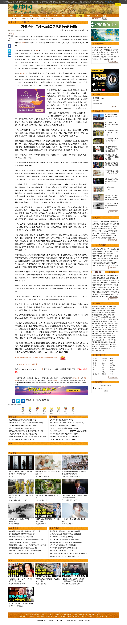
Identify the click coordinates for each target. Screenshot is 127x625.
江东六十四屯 (105, 336)
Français (82, 614)
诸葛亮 (114, 346)
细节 (65, 524)
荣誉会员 (76, 378)
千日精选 (10, 36)
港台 (47, 16)
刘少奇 (105, 346)
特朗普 (110, 306)
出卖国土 (94, 310)
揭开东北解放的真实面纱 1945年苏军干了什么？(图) (26, 431)
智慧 (102, 348)
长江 (97, 313)
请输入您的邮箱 (106, 385)
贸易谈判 (111, 319)
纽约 (63, 16)
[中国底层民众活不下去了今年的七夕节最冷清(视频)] (21, 564)
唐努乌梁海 (112, 336)
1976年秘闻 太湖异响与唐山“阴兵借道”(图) (63, 548)
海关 (93, 342)
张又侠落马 (96, 101)
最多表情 (112, 272)
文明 (18, 606)
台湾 (113, 329)
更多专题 (114, 106)
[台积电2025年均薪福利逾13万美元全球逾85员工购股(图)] (98, 147)
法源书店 (49, 616)
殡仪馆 (15, 500)
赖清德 (113, 317)
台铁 (104, 310)
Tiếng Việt (91, 614)
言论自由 (94, 340)
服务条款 (58, 614)
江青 (9, 40)
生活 (88, 16)
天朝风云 (15, 18)
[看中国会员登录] (105, 24)
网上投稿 (28, 614)
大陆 (23, 16)
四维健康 (96, 374)
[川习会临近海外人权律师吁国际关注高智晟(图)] (98, 114)
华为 (96, 323)
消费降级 (16, 584)
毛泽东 (10, 38)
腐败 (99, 323)
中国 (22, 73)
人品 (68, 524)
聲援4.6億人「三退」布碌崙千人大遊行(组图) (111, 125)
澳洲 (97, 344)
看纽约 (70, 616)
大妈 (100, 331)
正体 (64, 30)
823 (14, 524)
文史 (80, 16)
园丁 (94, 367)
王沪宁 (116, 319)
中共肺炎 (94, 306)
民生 (110, 342)
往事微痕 (99, 315)
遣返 (96, 342)
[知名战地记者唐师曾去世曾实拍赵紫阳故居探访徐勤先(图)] (75, 456)
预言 (110, 348)
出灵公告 (20, 500)
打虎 (104, 323)
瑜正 (94, 372)
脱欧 (110, 325)
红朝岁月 (38, 18)
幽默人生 (97, 348)
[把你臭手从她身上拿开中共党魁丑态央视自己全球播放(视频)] (21, 456)
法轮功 (94, 336)
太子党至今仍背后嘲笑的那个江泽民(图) (22, 439)
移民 (108, 340)
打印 (76, 30)
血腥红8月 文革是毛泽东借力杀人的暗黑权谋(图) (65, 436)
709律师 (109, 333)
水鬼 (12, 524)
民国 (100, 344)
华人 (106, 340)
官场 (31, 16)
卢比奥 (114, 306)
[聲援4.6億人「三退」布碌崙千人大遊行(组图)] (98, 122)
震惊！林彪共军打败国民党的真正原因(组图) (64, 539)
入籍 (104, 342)
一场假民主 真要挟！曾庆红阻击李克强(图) (23, 434)
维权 (105, 333)
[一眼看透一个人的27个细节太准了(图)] (75, 504)
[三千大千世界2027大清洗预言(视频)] (21, 588)
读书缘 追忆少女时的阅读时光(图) (102, 59)
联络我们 (36, 614)
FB (101, 325)
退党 (113, 315)
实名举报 (66, 500)
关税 (97, 319)
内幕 (105, 321)
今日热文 (12, 453)
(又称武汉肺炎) (101, 306)
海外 (113, 342)
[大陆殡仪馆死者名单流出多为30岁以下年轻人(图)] (21, 480)
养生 (103, 350)
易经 (93, 348)
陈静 (103, 365)
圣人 (12, 606)
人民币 (106, 327)
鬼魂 (70, 584)
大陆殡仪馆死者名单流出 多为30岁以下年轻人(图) (112, 133)
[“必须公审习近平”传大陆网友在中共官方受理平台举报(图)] (75, 480)
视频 (104, 16)
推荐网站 (22, 616)
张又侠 (111, 308)
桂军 (103, 344)
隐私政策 (66, 614)
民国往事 (22, 18)
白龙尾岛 (98, 338)
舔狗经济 (22, 584)
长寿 (38, 476)
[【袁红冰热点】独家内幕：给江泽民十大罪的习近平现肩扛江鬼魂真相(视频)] (75, 564)
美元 (96, 327)
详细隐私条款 (109, 2)
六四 (114, 308)
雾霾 (93, 333)
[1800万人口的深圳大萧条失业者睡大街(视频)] (48, 504)
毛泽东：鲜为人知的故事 (28, 364)
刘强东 (96, 331)
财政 (100, 329)
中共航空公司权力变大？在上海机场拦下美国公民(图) (112, 157)
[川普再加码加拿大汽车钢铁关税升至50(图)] (98, 179)
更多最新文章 (113, 240)
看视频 (63, 616)
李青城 (112, 369)
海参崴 (109, 329)
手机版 (60, 30)
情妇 (93, 323)
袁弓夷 (106, 313)
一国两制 (115, 323)
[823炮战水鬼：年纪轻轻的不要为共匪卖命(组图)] (21, 504)
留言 (72, 30)
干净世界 (31, 616)
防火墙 (102, 333)
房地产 (94, 329)
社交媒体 (97, 325)
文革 (100, 350)
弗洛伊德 (94, 317)
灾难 (21, 606)
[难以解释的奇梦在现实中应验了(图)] (48, 480)
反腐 (102, 323)
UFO (98, 317)
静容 (103, 369)
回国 (102, 342)
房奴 (41, 524)
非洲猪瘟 (110, 331)
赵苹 (111, 367)
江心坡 (103, 338)
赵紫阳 (79, 476)
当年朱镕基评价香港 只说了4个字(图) (62, 420)
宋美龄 (94, 346)
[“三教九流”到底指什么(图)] (98, 187)
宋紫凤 (95, 358)
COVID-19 (97, 308)
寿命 (97, 350)
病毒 (93, 308)
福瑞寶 (84, 616)
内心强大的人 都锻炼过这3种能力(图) (103, 260)
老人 (45, 476)
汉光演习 (94, 315)
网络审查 (98, 336)
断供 (44, 524)
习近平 (75, 500)
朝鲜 (103, 325)
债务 (116, 325)
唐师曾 (66, 476)
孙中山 (110, 344)
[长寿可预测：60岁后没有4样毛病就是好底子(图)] (48, 456)
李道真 (104, 360)
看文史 (17, 22)
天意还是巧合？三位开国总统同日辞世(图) (105, 50)
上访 (113, 333)
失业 (38, 524)
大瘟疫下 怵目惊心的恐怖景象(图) (102, 253)
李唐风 (112, 365)
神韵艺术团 (40, 616)
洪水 (15, 606)
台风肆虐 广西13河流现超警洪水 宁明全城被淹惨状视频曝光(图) (111, 197)
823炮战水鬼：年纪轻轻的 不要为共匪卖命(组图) (111, 205)
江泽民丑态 (14, 476)
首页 (14, 16)
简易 (111, 358)
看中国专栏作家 (99, 355)
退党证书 (91, 616)
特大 (79, 30)
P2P (117, 331)
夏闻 (111, 363)
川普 (107, 306)
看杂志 (56, 616)
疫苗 (100, 313)
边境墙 (101, 319)
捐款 (43, 614)
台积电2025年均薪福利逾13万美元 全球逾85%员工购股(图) (111, 149)
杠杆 (93, 327)
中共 (78, 500)
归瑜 (111, 360)
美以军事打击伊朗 (98, 98)
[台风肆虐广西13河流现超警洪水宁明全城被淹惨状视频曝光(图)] (98, 195)
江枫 (103, 372)
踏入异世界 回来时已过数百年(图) (102, 54)
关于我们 (50, 614)
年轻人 (25, 500)
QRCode (29, 400)
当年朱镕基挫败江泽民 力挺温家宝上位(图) (23, 425)
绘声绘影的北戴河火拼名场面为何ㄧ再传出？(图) (25, 531)
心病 (47, 476)
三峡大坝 (107, 310)
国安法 (94, 313)
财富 (103, 329)
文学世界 (45, 18)
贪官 (115, 321)
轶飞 (94, 363)
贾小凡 (95, 360)
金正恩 (105, 317)
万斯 (104, 319)
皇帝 (111, 346)
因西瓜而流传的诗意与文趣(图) (101, 47)
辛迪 (111, 374)
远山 (103, 363)
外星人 (94, 350)
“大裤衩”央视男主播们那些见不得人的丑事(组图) (65, 534)
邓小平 (98, 346)
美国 (39, 16)
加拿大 (107, 325)
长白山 (94, 338)
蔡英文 (116, 329)
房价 (103, 331)
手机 (107, 348)
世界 (72, 16)
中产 (106, 329)
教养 (71, 524)
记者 (70, 476)
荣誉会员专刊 (98, 44)
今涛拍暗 (105, 358)
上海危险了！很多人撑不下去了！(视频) (104, 226)
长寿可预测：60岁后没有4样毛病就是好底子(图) (112, 173)
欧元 (110, 327)
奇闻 (96, 16)
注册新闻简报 (98, 382)
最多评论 (98, 272)
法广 (93, 325)
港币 (116, 327)
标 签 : (11, 33)
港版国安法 (112, 313)
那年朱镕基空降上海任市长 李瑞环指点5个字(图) (65, 556)
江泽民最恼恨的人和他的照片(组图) (61, 537)
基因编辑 (97, 333)
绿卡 (107, 342)
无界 (105, 616)
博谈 (55, 16)
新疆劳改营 (112, 338)
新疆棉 (112, 310)
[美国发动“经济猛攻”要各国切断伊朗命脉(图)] (98, 163)
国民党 (109, 315)
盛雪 (103, 367)
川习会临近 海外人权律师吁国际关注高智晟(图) (112, 117)
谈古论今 (30, 18)
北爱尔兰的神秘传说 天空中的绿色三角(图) (105, 224)
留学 (115, 340)
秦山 (94, 369)
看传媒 (77, 616)
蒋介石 (114, 344)
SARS (107, 338)
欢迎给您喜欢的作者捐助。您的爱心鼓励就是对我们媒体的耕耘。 (36, 357)
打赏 (68, 30)
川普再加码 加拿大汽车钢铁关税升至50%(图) (111, 181)
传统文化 (53, 18)
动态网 (99, 616)
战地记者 (74, 476)
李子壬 (112, 372)
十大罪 (74, 584)
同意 (118, 4)
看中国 (23, 8)
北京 (93, 331)
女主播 (99, 340)
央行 (113, 325)
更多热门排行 (113, 267)
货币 (103, 327)
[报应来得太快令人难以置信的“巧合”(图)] (98, 139)
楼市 (97, 329)
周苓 (94, 365)
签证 (99, 342)
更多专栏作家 (113, 377)
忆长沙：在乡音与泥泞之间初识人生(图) (22, 428)
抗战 (106, 344)
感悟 (104, 348)
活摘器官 (99, 310)
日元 (113, 327)
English (74, 614)
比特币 (99, 327)
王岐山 (109, 317)
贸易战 (102, 308)
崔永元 (98, 321)
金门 (17, 524)
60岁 (41, 476)
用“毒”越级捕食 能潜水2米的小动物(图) (104, 238)
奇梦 (40, 500)
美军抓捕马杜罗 (97, 103)
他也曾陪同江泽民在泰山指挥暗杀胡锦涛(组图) (65, 531)
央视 (103, 340)
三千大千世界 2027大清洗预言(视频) (21, 603)
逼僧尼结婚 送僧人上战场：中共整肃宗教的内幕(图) (26, 422)
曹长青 (104, 374)
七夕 (12, 584)
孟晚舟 (94, 319)
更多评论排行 (113, 298)
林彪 (101, 346)
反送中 (112, 321)
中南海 (102, 321)
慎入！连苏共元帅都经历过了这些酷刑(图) (22, 420)
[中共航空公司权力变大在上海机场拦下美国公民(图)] (98, 155)
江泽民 (66, 584)
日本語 (99, 614)
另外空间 (44, 500)
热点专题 (96, 94)
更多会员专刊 (113, 61)
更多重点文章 (113, 211)
